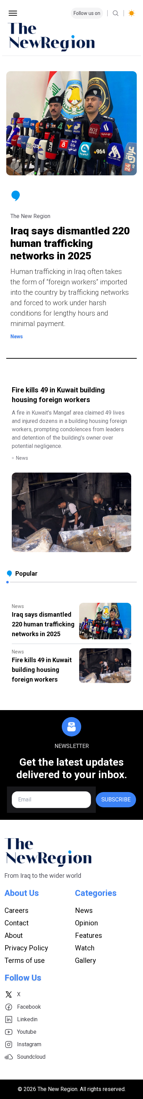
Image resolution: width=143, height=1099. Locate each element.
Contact (17, 923)
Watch (84, 948)
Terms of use (25, 960)
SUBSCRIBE (116, 799)
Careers (16, 910)
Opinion (86, 923)
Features (88, 935)
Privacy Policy (26, 948)
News (84, 910)
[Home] (71, 37)
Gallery (85, 960)
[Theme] (131, 13)
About (14, 935)
